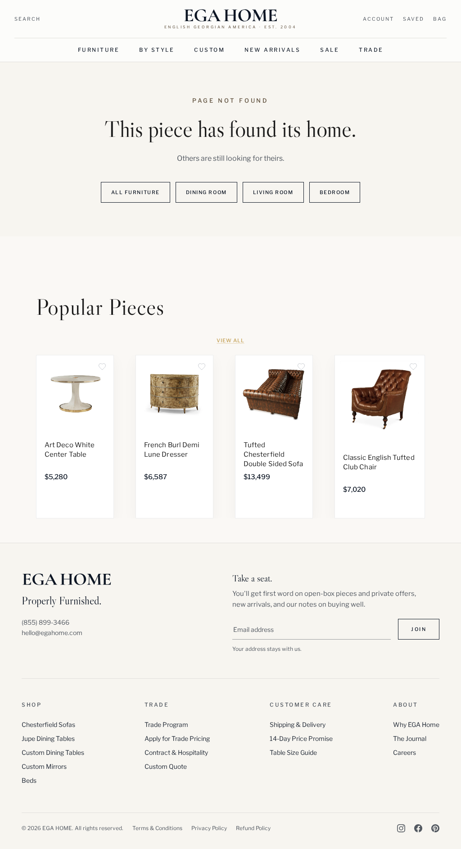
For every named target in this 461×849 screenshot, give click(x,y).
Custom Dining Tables (53, 752)
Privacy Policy (209, 828)
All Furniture (135, 192)
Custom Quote (166, 766)
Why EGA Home (416, 724)
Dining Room (206, 192)
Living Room (273, 192)
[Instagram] (401, 828)
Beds (29, 780)
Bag (440, 19)
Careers (404, 752)
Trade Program (166, 724)
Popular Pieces (100, 307)
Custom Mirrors (44, 766)
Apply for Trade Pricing (177, 738)
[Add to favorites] (102, 367)
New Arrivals (272, 49)
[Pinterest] (435, 828)
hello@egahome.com (52, 632)
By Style (156, 49)
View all (230, 340)
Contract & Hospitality (176, 752)
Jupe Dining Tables (48, 738)
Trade (371, 49)
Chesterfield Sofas (48, 724)
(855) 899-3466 (45, 622)
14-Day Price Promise (301, 738)
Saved (413, 19)
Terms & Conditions (157, 828)
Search (27, 19)
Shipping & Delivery (297, 724)
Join (418, 629)
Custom (209, 49)
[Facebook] (418, 828)
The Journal (409, 738)
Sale (329, 49)
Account (378, 19)
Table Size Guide (293, 752)
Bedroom (335, 192)
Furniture (99, 49)
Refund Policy (253, 828)
